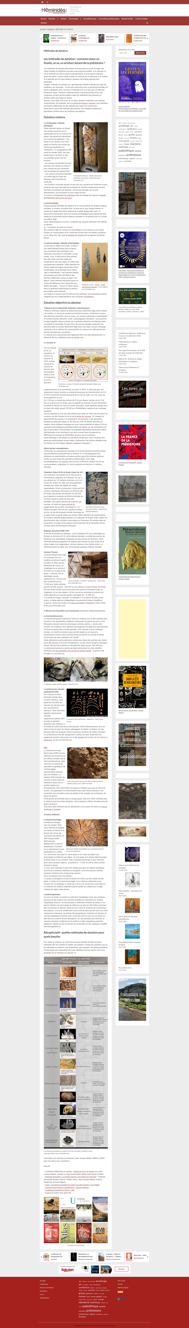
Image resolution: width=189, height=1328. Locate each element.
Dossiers (52, 19)
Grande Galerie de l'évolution (132, 798)
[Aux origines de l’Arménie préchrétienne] (132, 906)
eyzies (97, 1290)
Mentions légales (123, 1287)
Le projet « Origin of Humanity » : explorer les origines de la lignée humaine (86, 1255)
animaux (124, 123)
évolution (127, 161)
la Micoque (71, 195)
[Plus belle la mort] (132, 957)
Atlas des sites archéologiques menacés (100, 1239)
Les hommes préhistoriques (108, 19)
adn (120, 123)
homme (133, 138)
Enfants (44, 23)
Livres (42, 1294)
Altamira (69, 443)
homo (139, 138)
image (137, 141)
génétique (139, 135)
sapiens (132, 158)
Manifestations (111, 1258)
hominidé (126, 138)
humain (132, 141)
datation (140, 129)
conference (122, 129)
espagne (104, 1288)
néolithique (123, 147)
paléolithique (126, 150)
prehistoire (122, 155)
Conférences (55, 41)
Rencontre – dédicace (114, 1255)
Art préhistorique (89, 19)
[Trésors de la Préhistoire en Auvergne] (132, 854)
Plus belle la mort (125, 968)
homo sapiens (124, 141)
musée (126, 144)
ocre (52, 950)
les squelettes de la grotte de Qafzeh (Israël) (73, 651)
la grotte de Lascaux (83, 416)
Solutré (97, 285)
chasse (136, 126)
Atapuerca (48, 740)
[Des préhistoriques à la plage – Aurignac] (132, 931)
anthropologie (131, 123)
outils (133, 147)
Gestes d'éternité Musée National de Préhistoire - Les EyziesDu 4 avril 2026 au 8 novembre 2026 (132, 109)
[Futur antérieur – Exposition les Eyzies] (132, 880)
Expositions (82, 39)
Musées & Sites (127, 19)
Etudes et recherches (141, 41)
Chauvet (86, 443)
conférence (132, 129)
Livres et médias (141, 19)
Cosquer (76, 443)
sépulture (121, 161)
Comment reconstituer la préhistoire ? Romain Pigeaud (67, 1188)
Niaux (62, 443)
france (126, 135)
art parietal (85, 1284)
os (130, 147)
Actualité (42, 1281)
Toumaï (64, 462)
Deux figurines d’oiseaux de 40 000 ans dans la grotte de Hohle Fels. (141, 37)
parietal (138, 151)
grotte (132, 134)
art (132, 126)
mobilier (121, 144)
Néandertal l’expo (84, 37)
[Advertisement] (132, 629)
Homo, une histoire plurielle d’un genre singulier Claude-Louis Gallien (72, 1185)
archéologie (124, 126)
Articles (63, 19)
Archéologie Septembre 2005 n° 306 (59, 1190)
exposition (138, 132)
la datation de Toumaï (74, 235)
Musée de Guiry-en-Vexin (83, 1171)
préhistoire (133, 155)
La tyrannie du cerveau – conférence (141, 1255)
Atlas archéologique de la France (67, 1239)
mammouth (89, 1299)
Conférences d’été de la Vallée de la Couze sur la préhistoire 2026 (113, 37)
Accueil (43, 19)
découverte (121, 132)
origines (103, 1302)
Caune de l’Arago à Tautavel (84, 103)
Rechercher (140, 53)
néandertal (135, 144)
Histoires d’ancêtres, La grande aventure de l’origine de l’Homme (70, 1177)
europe (131, 132)
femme (121, 135)
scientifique (139, 158)
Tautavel (89, 603)
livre (140, 141)
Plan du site (121, 1281)
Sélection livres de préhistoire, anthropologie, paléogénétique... (134, 190)
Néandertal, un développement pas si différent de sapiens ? (58, 1255)
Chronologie (73, 19)
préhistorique (123, 158)
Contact (120, 1284)
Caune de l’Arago (77, 603)
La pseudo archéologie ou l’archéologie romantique (56, 37)
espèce (127, 132)
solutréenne (89, 297)
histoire (121, 138)
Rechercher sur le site (127, 50)
